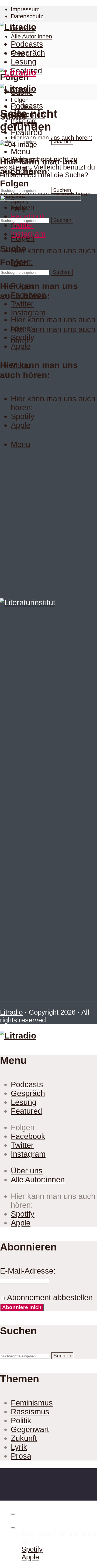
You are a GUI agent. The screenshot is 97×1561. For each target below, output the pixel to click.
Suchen (62, 141)
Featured (26, 1111)
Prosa (21, 1456)
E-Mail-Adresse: (28, 1271)
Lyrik (19, 1447)
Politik (21, 1420)
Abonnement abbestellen (49, 1297)
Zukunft (24, 1438)
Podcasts (27, 44)
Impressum (25, 9)
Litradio (11, 1012)
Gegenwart (30, 1429)
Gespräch (28, 53)
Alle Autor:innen (31, 36)
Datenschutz (27, 16)
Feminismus (32, 1402)
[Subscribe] (13, 1528)
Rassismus (30, 1411)
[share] (13, 1514)
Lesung (23, 61)
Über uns (27, 1170)
